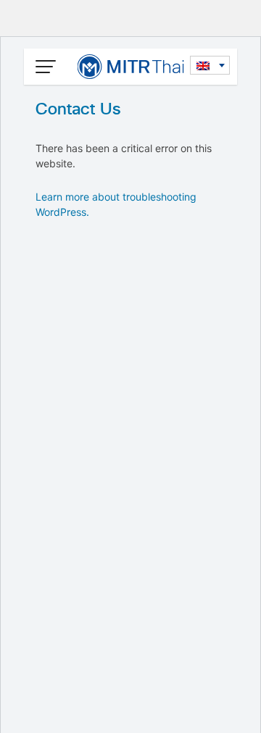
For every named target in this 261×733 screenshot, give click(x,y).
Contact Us (78, 109)
